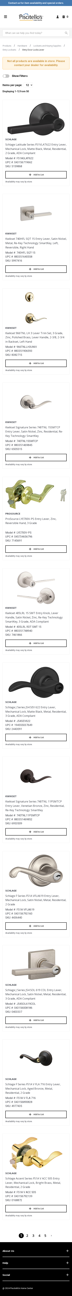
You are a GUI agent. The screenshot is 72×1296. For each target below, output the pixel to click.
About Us (8, 1250)
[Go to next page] (51, 1235)
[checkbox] (6, 76)
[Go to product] (36, 119)
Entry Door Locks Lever (33, 49)
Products (7, 45)
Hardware (22, 45)
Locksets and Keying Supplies (47, 45)
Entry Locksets (9, 49)
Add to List (38, 174)
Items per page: (12, 85)
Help (5, 1262)
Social (6, 1274)
